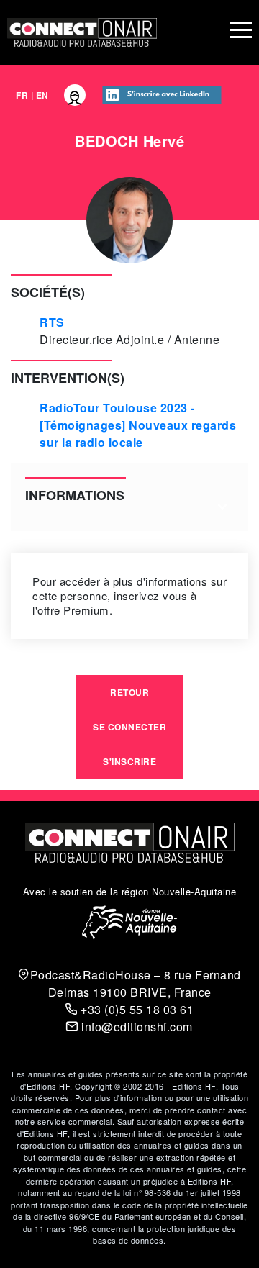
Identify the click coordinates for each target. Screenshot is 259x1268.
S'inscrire (129, 761)
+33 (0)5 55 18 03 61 (136, 1009)
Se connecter (129, 726)
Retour (129, 692)
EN (42, 95)
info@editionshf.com (135, 1026)
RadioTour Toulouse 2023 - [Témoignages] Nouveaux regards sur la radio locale (138, 424)
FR (22, 95)
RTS (52, 322)
